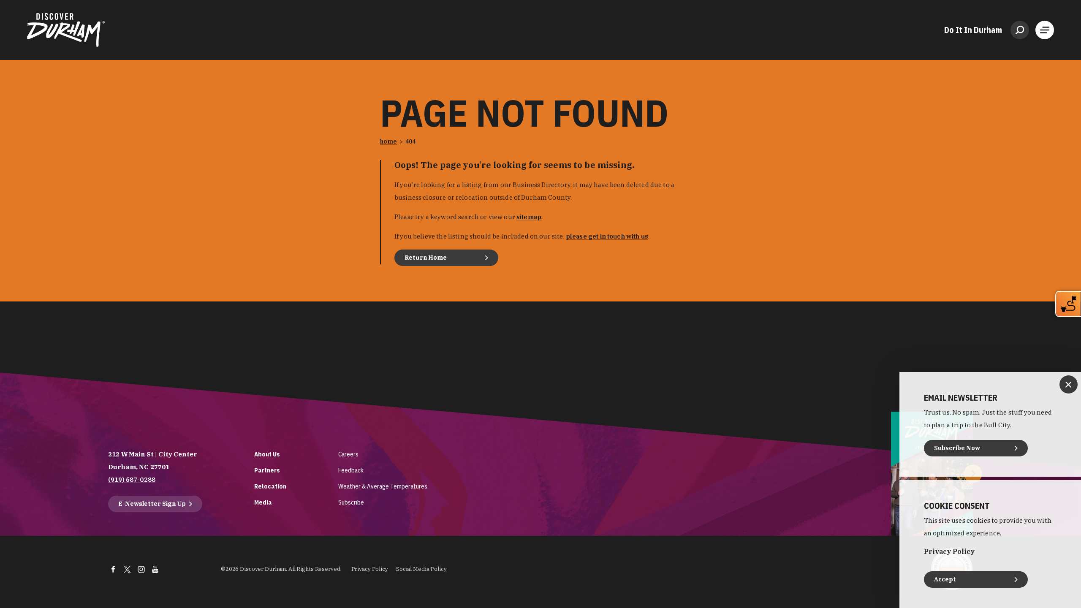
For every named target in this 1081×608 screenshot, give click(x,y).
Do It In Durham (973, 30)
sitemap (528, 217)
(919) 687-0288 (131, 479)
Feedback (351, 470)
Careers (348, 454)
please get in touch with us (607, 236)
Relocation (270, 486)
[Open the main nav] (1044, 30)
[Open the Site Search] (1019, 30)
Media (263, 502)
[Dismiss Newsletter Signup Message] (1068, 384)
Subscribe (351, 502)
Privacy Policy (369, 569)
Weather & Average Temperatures (382, 486)
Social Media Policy (421, 569)
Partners (267, 470)
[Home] (66, 30)
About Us (267, 454)
